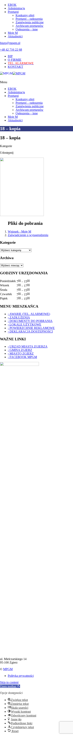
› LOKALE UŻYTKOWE (24, 324)
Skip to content (9, 682)
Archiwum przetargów (29, 25)
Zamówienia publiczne (30, 22)
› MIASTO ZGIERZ (21, 353)
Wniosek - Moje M (19, 231)
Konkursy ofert (25, 15)
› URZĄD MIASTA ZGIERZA (27, 346)
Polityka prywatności (21, 675)
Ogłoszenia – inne (27, 29)
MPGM (8, 669)
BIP (10, 56)
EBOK (12, 4)
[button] (10, 686)
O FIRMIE (14, 59)
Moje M (13, 32)
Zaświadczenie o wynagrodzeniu (28, 235)
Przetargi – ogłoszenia (29, 18)
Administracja (16, 8)
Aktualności (15, 36)
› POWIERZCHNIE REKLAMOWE (31, 328)
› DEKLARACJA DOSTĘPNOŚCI (30, 331)
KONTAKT (15, 66)
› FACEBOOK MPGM (22, 357)
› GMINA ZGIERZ (20, 350)
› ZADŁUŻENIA (19, 317)
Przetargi (13, 11)
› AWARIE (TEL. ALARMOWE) (29, 314)
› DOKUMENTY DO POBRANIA (30, 321)
